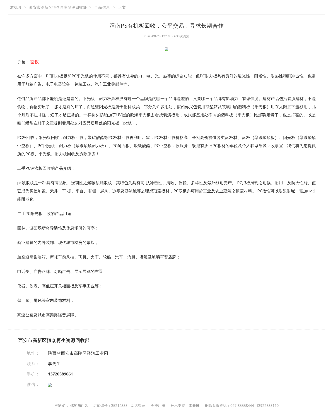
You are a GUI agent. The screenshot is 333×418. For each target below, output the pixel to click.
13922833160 (267, 405)
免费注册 (158, 405)
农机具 (16, 7)
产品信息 (102, 7)
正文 (122, 7)
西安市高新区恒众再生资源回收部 (58, 7)
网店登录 (138, 405)
